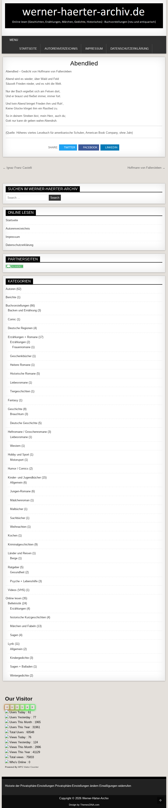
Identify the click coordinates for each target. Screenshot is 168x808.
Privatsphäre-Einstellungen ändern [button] (76, 785)
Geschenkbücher (21, 356)
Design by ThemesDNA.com (84, 804)
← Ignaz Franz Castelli (17, 167)
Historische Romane (23, 373)
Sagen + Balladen (21, 666)
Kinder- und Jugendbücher (24, 477)
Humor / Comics (18, 468)
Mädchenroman (20, 500)
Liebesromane (19, 382)
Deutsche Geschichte (23, 423)
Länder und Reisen (20, 553)
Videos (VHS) (16, 590)
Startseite (28, 48)
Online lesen (13, 598)
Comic (12, 319)
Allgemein (16, 482)
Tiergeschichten (20, 391)
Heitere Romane (20, 364)
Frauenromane (21, 347)
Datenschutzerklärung (129, 48)
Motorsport (17, 459)
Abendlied (84, 63)
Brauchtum (17, 414)
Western (15, 445)
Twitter (69, 147)
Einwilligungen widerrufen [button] (115, 785)
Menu (14, 40)
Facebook (90, 147)
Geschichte (15, 409)
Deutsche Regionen (20, 328)
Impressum (94, 48)
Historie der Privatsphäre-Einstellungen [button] (29, 785)
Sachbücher (17, 518)
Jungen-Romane (20, 491)
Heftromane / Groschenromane (27, 431)
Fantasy (13, 400)
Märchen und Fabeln (23, 626)
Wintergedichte (19, 675)
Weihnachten (18, 526)
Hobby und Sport (18, 454)
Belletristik (14, 603)
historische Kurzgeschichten (28, 617)
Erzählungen (18, 342)
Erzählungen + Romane (23, 337)
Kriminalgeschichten (20, 544)
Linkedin (111, 147)
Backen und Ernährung (22, 310)
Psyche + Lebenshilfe (24, 581)
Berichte (11, 297)
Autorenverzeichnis (61, 48)
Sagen (14, 635)
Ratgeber (13, 567)
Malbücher (16, 509)
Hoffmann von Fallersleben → (146, 167)
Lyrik (11, 643)
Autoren (11, 289)
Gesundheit (17, 572)
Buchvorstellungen (17, 305)
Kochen (13, 535)
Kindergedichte (19, 657)
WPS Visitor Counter (28, 767)
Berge (14, 558)
